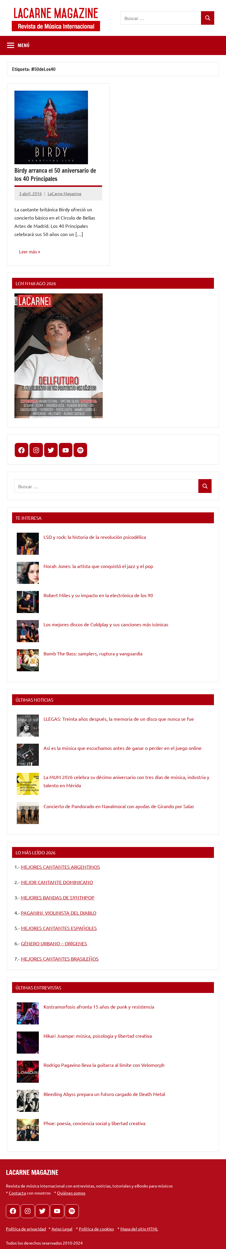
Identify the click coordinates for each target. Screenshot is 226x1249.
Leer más (28, 251)
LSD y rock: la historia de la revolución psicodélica (95, 537)
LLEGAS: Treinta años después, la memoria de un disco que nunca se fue (119, 719)
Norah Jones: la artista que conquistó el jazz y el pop (98, 566)
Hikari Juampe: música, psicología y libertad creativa (98, 1036)
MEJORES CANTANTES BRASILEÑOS (60, 958)
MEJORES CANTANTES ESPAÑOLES (59, 928)
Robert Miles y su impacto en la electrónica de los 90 (98, 595)
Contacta (17, 1192)
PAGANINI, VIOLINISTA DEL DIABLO (58, 913)
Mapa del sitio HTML (139, 1228)
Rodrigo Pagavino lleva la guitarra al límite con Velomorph (104, 1065)
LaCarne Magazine (65, 193)
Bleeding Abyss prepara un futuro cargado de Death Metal (104, 1094)
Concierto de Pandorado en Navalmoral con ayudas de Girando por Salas (119, 806)
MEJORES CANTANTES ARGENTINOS (60, 867)
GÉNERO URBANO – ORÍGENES (54, 943)
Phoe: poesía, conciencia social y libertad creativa (94, 1123)
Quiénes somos (71, 1192)
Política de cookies (96, 1228)
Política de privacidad (26, 1228)
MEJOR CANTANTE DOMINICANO (57, 882)
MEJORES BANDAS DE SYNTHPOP (57, 897)
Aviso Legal (61, 1228)
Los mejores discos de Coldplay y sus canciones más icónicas (106, 624)
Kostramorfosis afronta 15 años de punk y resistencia (99, 1006)
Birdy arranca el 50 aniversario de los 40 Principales (55, 174)
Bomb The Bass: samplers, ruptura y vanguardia (93, 653)
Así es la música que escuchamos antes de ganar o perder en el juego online (123, 748)
